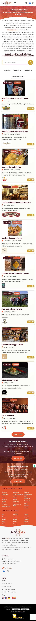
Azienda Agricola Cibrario (12, 309)
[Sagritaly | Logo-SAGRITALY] (7, 3)
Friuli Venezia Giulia (28, 495)
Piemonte (27, 501)
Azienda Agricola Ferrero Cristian (15, 131)
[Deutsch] (9, 597)
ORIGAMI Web (21, 611)
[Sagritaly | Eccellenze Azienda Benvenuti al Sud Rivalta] (15, 157)
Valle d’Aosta (6, 506)
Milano (4, 519)
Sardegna (16, 502)
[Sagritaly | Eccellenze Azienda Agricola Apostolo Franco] (15, 88)
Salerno (26, 522)
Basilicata (16, 492)
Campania (5, 494)
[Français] (6, 597)
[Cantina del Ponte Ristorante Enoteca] (18, 214)
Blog (3, 595)
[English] (3, 597)
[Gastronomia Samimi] (18, 392)
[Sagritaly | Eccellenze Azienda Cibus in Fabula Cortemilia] (15, 405)
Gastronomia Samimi (10, 380)
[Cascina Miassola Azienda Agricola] (18, 285)
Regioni (6, 70)
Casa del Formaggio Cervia (12, 344)
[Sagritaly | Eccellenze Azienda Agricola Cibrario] (15, 299)
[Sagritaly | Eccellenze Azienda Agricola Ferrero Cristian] (15, 121)
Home (4, 580)
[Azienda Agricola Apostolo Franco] (18, 108)
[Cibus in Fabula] (18, 427)
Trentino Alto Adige (17, 504)
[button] (15, 3)
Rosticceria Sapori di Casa (12, 238)
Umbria (26, 505)
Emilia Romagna (18, 494)
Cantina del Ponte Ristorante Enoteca (16, 202)
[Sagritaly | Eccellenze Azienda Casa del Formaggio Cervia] (15, 334)
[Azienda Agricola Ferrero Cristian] (18, 143)
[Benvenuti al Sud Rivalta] (18, 179)
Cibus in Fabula (8, 415)
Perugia (26, 519)
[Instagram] (33, 3)
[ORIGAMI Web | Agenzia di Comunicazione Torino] (18, 616)
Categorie (27, 70)
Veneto (26, 508)
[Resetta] (24, 76)
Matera (26, 517)
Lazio (3, 497)
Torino (15, 524)
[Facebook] (30, 3)
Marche (4, 499)
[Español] (14, 597)
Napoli (15, 519)
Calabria (26, 492)
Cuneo (26, 514)
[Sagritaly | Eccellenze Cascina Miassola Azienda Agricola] (15, 263)
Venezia (26, 524)
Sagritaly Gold (6, 586)
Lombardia (27, 498)
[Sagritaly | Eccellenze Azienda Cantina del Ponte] (15, 192)
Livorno (15, 517)
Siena (3, 524)
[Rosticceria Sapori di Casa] (18, 250)
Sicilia (25, 503)
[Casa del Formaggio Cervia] (18, 356)
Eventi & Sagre (6, 583)
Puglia (4, 502)
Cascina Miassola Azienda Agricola (15, 273)
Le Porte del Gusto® (8, 589)
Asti (3, 514)
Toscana (4, 504)
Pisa (3, 522)
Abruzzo (4, 492)
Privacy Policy (15, 609)
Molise (15, 499)
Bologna (15, 514)
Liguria (15, 497)
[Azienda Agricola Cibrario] (18, 321)
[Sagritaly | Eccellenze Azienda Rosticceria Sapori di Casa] (15, 228)
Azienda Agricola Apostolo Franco (15, 98)
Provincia (16, 70)
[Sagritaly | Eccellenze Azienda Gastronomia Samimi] (15, 370)
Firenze (4, 517)
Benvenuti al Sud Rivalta (11, 167)
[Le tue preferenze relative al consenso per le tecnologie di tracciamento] (34, 465)
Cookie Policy (25, 609)
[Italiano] (12, 597)
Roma (15, 522)
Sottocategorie (17, 76)
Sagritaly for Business (9, 592)
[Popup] (26, 3)
